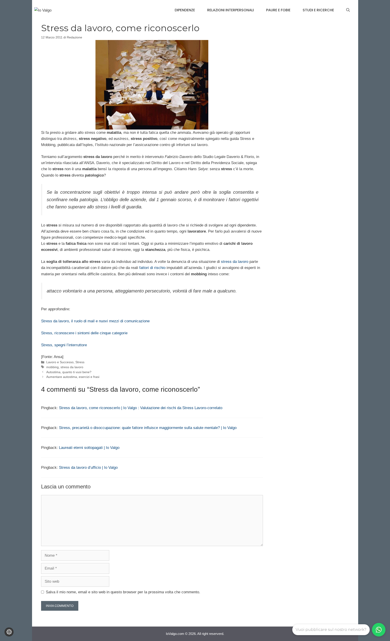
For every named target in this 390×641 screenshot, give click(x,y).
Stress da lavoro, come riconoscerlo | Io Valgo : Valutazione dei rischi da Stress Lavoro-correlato (140, 408)
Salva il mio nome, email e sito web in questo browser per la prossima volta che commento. (123, 592)
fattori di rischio (152, 268)
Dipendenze (185, 10)
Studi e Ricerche (318, 10)
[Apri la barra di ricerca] (348, 10)
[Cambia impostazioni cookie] (9, 631)
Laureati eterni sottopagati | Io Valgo (89, 447)
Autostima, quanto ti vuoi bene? (68, 372)
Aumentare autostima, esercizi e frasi (72, 377)
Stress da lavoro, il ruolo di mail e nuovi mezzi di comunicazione (95, 321)
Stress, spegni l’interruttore (64, 345)
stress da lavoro (234, 261)
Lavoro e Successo (60, 362)
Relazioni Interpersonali (230, 10)
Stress (79, 362)
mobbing (52, 367)
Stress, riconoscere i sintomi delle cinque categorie (84, 333)
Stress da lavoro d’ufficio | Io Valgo (88, 467)
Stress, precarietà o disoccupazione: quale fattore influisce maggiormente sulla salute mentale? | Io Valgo (148, 428)
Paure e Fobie (278, 10)
